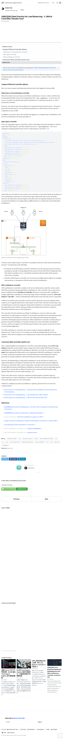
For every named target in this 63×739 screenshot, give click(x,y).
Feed (48, 729)
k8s (51, 442)
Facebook (32, 729)
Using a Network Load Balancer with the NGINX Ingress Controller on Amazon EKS (30, 421)
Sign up (40, 722)
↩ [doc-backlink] (11, 409)
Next (46, 499)
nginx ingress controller (9, 54)
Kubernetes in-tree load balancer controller (15, 52)
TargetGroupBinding (33, 428)
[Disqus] (31, 531)
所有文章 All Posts (43, 3)
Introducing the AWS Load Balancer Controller (19, 425)
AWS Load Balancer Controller (11, 57)
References (6, 62)
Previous (16, 499)
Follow (22, 9)
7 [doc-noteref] (10, 332)
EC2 (3, 442)
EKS (7, 442)
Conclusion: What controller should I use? (16, 60)
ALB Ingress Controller (12, 438)
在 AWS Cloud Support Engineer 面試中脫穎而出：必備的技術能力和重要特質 (24, 673)
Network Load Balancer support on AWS (29, 417)
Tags (4, 732)
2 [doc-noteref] (53, 106)
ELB (47, 442)
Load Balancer (5, 445)
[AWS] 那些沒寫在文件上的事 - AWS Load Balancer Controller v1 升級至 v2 (39, 664)
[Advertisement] (31, 34)
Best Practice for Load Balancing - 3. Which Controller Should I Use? (25, 397)
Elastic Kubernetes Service (27, 442)
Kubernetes (56, 442)
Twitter (23, 729)
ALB (20, 438)
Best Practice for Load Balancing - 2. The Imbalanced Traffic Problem (26, 395)
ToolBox (11, 732)
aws (56, 438)
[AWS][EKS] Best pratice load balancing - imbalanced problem (23, 413)
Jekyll (24, 735)
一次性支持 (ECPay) (22, 489)
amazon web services (27, 438)
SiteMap (54, 729)
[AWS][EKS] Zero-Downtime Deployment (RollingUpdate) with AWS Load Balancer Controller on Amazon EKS (54, 672)
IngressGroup (31, 432)
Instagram (40, 729)
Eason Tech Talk (19, 718)
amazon (36, 438)
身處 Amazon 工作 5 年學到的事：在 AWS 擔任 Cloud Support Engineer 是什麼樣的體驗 (8, 674)
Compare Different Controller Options (15, 49)
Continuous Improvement (13, 3)
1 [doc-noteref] (52, 106)
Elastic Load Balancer (39, 442)
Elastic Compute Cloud (15, 442)
